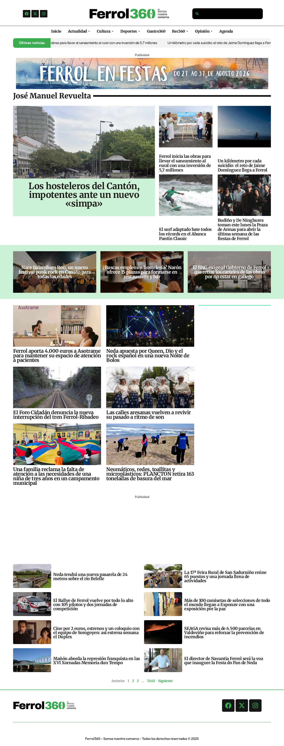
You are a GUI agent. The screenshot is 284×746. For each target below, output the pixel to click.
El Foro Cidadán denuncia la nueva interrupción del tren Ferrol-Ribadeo (55, 414)
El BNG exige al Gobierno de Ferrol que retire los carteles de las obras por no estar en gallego (229, 272)
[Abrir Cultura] (112, 31)
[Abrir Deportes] (139, 31)
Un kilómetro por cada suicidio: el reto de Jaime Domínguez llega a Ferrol (201, 43)
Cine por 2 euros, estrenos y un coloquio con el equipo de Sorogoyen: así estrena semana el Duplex (96, 632)
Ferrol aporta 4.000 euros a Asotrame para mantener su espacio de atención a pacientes (57, 355)
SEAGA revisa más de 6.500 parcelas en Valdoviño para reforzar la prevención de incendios (224, 632)
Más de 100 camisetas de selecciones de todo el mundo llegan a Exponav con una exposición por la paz (227, 604)
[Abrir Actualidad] (89, 31)
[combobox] (227, 13)
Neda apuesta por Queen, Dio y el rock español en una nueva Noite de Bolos (147, 355)
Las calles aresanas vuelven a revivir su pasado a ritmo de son (148, 414)
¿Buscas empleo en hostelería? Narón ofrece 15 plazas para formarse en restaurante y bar (142, 272)
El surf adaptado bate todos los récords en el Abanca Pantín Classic (185, 234)
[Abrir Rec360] (187, 31)
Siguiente (165, 681)
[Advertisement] (138, 529)
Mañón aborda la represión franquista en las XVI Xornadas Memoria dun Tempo (96, 660)
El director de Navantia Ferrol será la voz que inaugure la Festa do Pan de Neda (223, 660)
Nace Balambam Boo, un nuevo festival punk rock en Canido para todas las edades (55, 272)
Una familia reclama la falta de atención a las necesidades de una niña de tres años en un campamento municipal (56, 476)
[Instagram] (43, 13)
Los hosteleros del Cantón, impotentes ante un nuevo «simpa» (84, 195)
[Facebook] (26, 13)
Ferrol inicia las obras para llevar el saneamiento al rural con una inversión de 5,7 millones (74, 43)
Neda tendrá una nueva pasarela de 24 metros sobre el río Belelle (90, 576)
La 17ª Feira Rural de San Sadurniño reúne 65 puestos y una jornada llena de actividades (225, 576)
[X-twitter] (35, 13)
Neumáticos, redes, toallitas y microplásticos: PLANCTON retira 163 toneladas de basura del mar (150, 474)
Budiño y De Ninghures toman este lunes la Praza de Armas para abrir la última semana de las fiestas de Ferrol (243, 229)
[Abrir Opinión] (211, 31)
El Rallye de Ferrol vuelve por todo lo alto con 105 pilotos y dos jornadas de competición (93, 604)
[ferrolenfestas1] (142, 88)
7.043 (151, 681)
